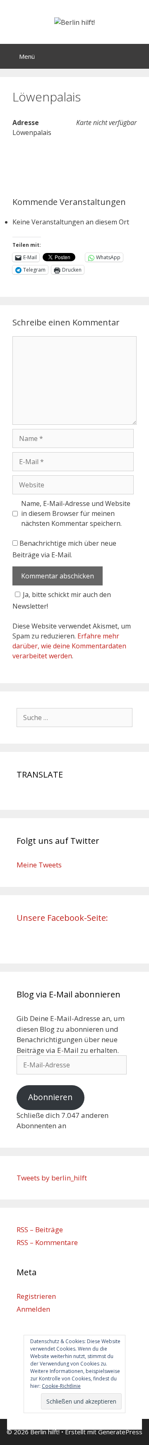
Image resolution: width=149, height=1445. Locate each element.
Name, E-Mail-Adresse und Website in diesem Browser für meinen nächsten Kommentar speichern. (75, 513)
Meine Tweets (39, 864)
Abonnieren (50, 1097)
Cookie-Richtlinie (61, 1386)
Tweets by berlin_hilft (52, 1177)
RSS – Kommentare (47, 1242)
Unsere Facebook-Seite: (62, 917)
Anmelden (33, 1309)
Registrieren (36, 1296)
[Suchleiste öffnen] (137, 56)
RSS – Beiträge (40, 1229)
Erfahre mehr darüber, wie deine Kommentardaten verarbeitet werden (69, 645)
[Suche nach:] (74, 717)
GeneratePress (120, 1432)
